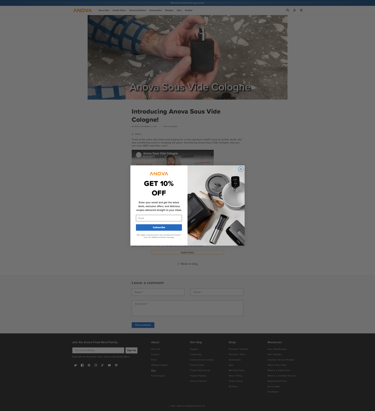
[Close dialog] (240, 169)
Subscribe (159, 227)
